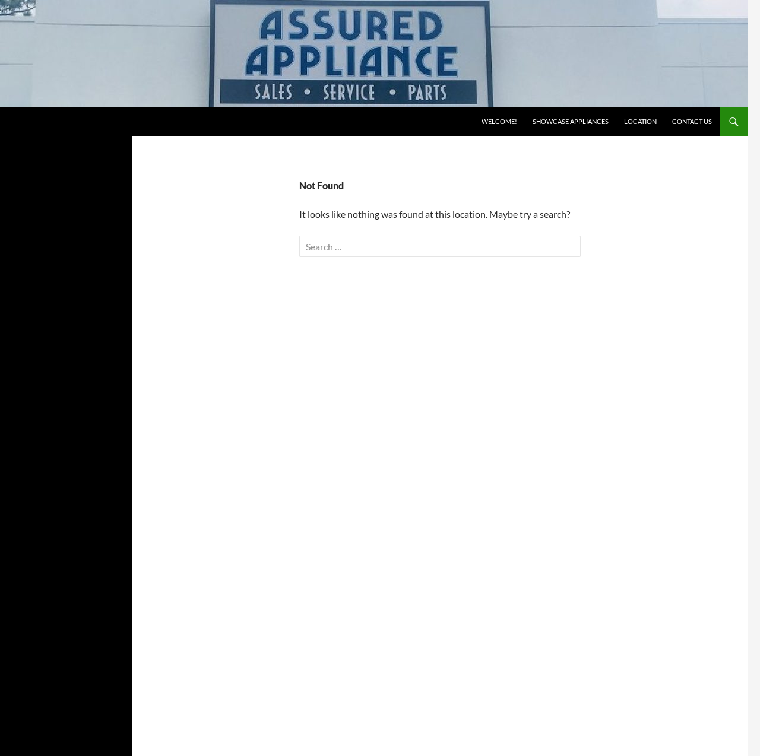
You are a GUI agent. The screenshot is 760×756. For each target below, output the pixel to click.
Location (640, 121)
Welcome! (499, 121)
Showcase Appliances (571, 121)
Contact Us (692, 121)
